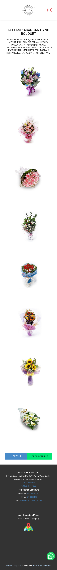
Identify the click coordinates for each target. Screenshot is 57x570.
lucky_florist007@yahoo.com (31, 500)
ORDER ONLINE (40, 456)
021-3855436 (31, 497)
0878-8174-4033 (33, 493)
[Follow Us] (49, 10)
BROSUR (17, 456)
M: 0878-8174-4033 (28, 486)
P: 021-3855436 (29, 482)
